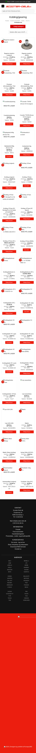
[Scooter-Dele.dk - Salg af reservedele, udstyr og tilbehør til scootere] (19, 6)
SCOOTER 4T (9, 593)
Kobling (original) (9, 177)
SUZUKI (10, 591)
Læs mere (9, 124)
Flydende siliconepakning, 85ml (27, 85)
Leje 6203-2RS (9, 423)
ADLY (9, 560)
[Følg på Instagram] (6, 618)
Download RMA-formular (18, 546)
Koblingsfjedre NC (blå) (27, 303)
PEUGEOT (26, 580)
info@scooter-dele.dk (19, 521)
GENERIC (26, 567)
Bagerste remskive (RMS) (27, 54)
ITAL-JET (9, 580)
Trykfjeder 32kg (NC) (27, 481)
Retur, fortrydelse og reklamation (18, 544)
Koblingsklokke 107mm (9, 394)
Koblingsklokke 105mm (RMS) (26, 363)
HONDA (10, 576)
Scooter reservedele (15, 20)
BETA (9, 571)
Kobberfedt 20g (26, 146)
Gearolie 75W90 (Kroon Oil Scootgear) (27, 116)
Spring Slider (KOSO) (27, 452)
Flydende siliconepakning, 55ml (9, 85)
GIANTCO (26, 571)
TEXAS (10, 598)
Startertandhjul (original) (9, 481)
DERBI (26, 565)
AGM (9, 563)
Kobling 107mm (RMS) (26, 241)
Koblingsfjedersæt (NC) (26, 272)
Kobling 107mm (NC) (9, 242)
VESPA (26, 593)
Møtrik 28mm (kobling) (9, 452)
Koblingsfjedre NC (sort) (9, 363)
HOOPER (9, 578)
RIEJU (26, 587)
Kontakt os (18, 549)
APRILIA (9, 565)
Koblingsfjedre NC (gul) (9, 334)
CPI (26, 563)
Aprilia (22, 20)
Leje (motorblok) (26, 394)
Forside (7, 20)
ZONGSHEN (26, 600)
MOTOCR (26, 578)
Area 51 (28, 20)
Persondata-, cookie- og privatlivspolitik (18, 536)
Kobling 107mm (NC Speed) (27, 209)
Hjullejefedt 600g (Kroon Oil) (9, 147)
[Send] (32, 11)
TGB (9, 600)
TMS (26, 591)
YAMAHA (26, 598)
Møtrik (27, 423)
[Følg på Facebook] (2, 618)
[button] (2, 6)
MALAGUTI (26, 576)
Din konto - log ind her (18, 542)
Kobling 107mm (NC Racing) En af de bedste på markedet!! (9, 210)
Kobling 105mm (26, 177)
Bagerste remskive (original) (9, 54)
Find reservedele (18, 531)
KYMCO (10, 587)
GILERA (26, 569)
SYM (9, 596)
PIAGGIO (26, 585)
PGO (26, 582)
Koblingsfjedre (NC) (9, 303)
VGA (26, 596)
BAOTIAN (9, 569)
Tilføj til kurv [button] (9, 63)
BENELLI (26, 560)
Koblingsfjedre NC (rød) (27, 334)
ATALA (9, 567)
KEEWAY (9, 582)
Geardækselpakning (9, 115)
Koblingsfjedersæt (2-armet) (9, 272)
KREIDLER (10, 585)
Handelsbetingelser (18, 534)
